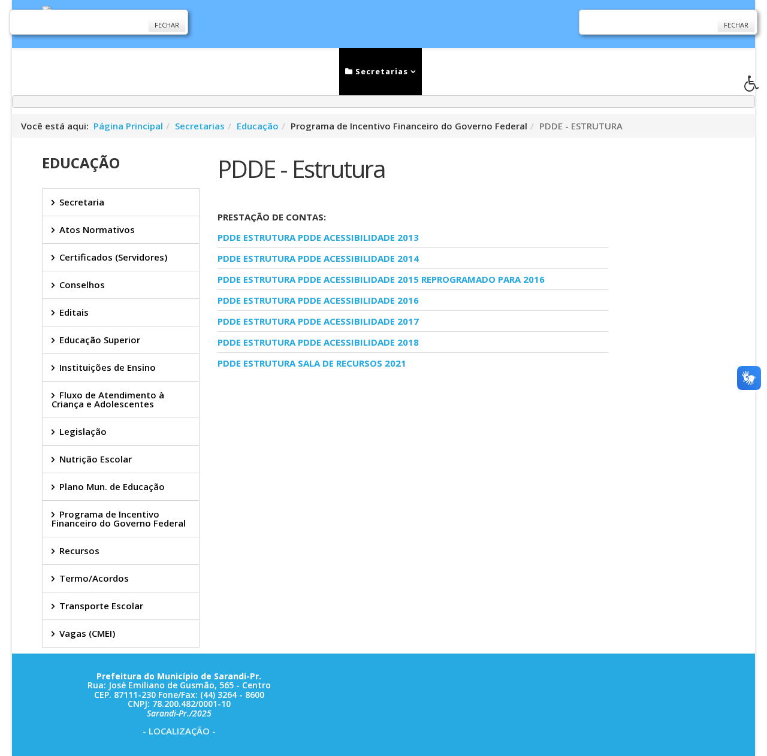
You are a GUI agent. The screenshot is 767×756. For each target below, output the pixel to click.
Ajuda (682, 71)
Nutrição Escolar (95, 459)
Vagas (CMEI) (87, 633)
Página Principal (128, 126)
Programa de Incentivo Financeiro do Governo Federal (119, 518)
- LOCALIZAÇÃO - (179, 731)
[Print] (222, 391)
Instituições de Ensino (107, 367)
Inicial (188, 71)
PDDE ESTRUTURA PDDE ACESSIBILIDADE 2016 (318, 300)
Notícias (245, 71)
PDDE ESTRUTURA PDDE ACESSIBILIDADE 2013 (318, 237)
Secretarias (380, 71)
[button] (755, 86)
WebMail (588, 71)
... (634, 71)
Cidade (453, 71)
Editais (74, 312)
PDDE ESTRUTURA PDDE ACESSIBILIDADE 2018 (318, 342)
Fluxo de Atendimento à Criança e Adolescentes (108, 399)
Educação (258, 126)
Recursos (79, 551)
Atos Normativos (97, 229)
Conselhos (82, 285)
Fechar (167, 24)
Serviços (305, 71)
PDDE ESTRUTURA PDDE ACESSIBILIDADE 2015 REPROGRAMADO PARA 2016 (381, 279)
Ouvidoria (523, 71)
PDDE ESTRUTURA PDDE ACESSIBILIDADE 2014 (318, 258)
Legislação (83, 431)
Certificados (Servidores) (113, 257)
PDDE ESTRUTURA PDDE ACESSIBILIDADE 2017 (318, 321)
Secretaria (81, 202)
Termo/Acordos (94, 578)
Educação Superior (99, 340)
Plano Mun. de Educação (112, 486)
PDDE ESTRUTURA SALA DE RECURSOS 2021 (312, 363)
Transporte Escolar (101, 606)
